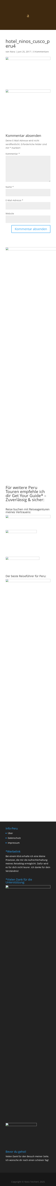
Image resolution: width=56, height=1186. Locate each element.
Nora (12, 51)
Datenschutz (14, 837)
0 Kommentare (41, 51)
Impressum (14, 842)
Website (10, 213)
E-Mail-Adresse (14, 200)
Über (10, 833)
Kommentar (13, 153)
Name (10, 186)
